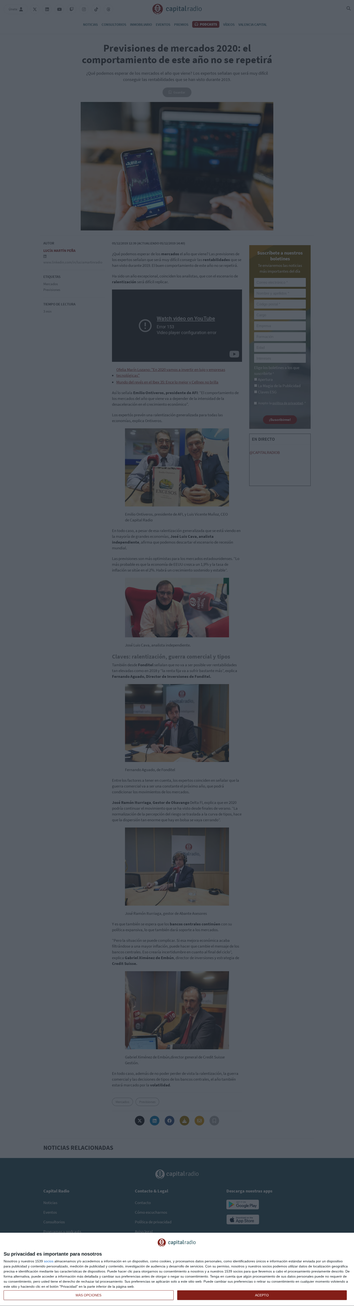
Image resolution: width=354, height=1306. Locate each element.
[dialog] (177, 1269)
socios (48, 1261)
